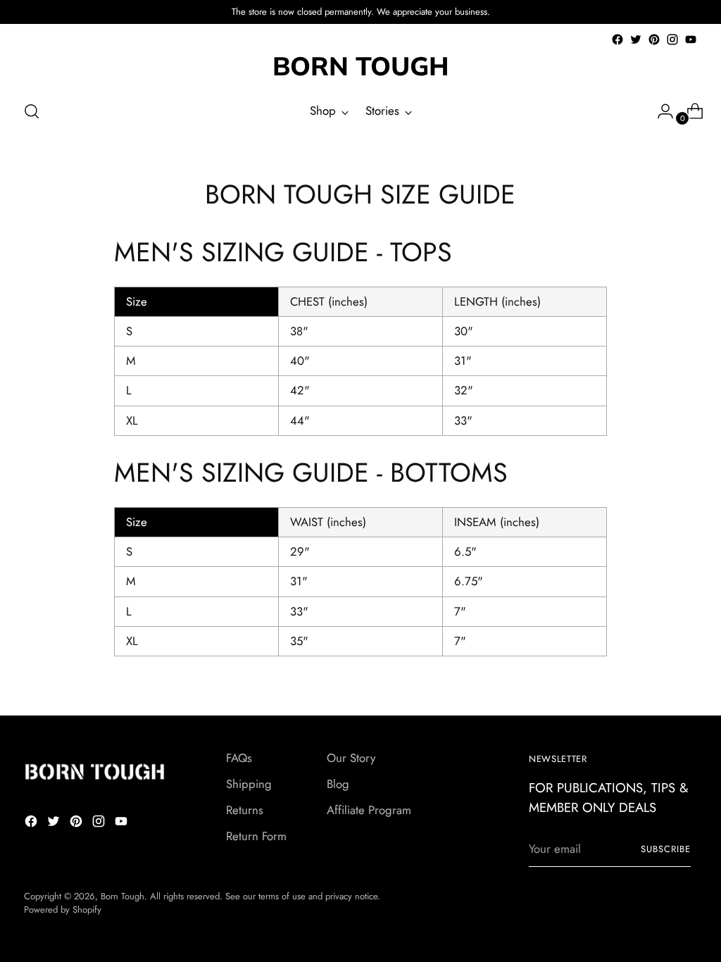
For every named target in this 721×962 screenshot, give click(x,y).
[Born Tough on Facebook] (617, 39)
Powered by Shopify (62, 909)
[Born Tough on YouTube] (690, 39)
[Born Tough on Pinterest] (654, 39)
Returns (244, 809)
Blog (338, 783)
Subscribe (666, 849)
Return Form (256, 835)
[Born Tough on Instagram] (672, 39)
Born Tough (122, 896)
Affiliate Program (369, 809)
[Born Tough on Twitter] (635, 39)
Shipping (249, 783)
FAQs (239, 757)
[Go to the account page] (660, 111)
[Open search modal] (32, 111)
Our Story (351, 757)
